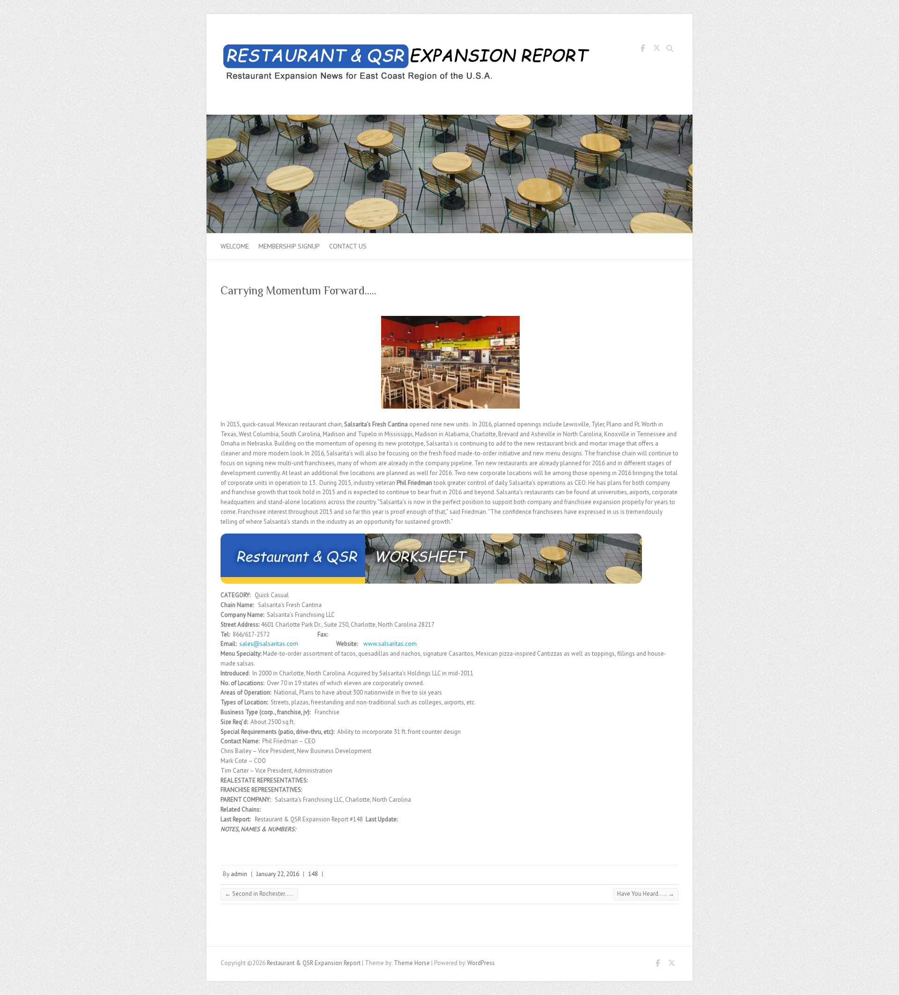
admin (239, 874)
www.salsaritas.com (390, 644)
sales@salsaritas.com (268, 644)
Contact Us (348, 246)
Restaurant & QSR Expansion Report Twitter (656, 50)
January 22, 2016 (277, 874)
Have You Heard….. (645, 894)
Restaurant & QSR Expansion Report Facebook (642, 50)
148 (313, 874)
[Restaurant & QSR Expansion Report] (408, 64)
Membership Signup (289, 246)
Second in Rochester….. (259, 894)
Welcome (235, 246)
